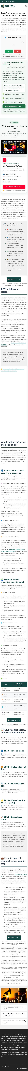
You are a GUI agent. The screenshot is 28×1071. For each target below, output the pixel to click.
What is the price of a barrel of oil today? (13, 1008)
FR (8, 1066)
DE (2, 1066)
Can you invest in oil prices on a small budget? (14, 1022)
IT (5, 1066)
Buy (9, 51)
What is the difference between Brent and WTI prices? (14, 1015)
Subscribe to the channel (14, 187)
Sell (18, 51)
